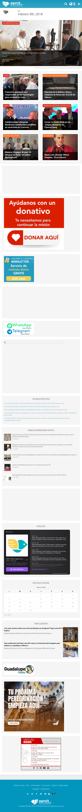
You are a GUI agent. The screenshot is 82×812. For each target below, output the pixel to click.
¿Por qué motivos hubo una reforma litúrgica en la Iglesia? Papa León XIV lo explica (30, 403)
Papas (6, 76)
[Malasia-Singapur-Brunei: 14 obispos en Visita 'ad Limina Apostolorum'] (20, 147)
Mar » (10, 615)
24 (62, 606)
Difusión (54, 785)
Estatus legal (63, 785)
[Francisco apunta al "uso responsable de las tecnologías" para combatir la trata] (20, 87)
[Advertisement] (41, 180)
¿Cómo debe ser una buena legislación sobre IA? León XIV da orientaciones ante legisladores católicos (44, 455)
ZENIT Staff (5, 61)
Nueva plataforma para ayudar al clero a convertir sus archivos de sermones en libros (39, 475)
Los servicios (45, 785)
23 (51, 606)
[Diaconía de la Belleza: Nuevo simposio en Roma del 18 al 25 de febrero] (60, 87)
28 (30, 610)
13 (20, 603)
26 (9, 610)
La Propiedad (35, 785)
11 (73, 599)
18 (73, 603)
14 (30, 603)
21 (30, 606)
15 (41, 603)
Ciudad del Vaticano (51, 106)
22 (41, 606)
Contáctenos (45, 789)
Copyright (35, 789)
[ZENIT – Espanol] (23, 3)
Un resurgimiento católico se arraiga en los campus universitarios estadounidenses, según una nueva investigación (40, 413)
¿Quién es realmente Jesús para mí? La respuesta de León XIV (31, 465)
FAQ (27, 785)
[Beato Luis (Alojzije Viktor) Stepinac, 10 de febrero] (60, 147)
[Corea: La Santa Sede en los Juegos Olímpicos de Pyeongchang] (60, 117)
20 (20, 606)
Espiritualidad (61, 76)
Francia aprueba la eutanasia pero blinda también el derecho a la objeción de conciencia (31, 410)
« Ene (5, 615)
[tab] (31, 741)
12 (9, 603)
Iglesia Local (9, 136)
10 (62, 599)
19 (9, 606)
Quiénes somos (19, 785)
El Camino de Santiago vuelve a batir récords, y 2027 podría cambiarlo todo (27, 406)
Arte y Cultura (49, 76)
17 (62, 603)
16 (51, 603)
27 (20, 610)
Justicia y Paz (65, 106)
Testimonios (48, 136)
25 (73, 606)
